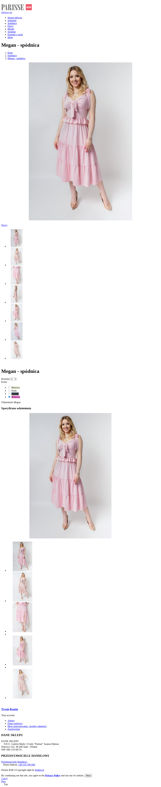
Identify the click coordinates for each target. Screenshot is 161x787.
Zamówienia (14, 729)
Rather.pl (39, 770)
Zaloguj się (6, 12)
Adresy (11, 720)
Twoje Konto (9, 709)
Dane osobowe (15, 723)
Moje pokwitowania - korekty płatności (27, 726)
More (10, 37)
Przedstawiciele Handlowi (14, 762)
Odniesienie (7, 402)
